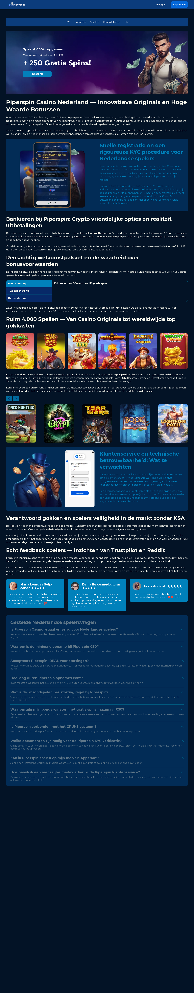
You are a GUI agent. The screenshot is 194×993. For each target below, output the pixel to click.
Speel (20, 353)
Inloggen (160, 4)
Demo (20, 359)
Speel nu (37, 73)
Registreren (179, 4)
